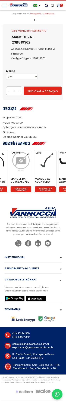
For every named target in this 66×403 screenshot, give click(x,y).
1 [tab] (35, 20)
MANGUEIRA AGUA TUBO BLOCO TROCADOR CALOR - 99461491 (42, 180)
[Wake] (43, 391)
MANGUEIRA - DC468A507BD (20, 180)
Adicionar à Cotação (42, 91)
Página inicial (19, 13)
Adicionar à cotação (21, 189)
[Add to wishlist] (4, 154)
